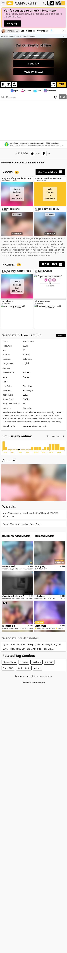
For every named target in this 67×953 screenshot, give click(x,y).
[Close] (64, 31)
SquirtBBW (8, 668)
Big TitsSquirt (23, 668)
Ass (38, 644)
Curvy (25, 394)
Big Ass (51, 648)
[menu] (3, 3)
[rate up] (32, 153)
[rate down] (44, 153)
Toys (18, 648)
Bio (22, 31)
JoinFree (50, 3)
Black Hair (27, 386)
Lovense (26, 648)
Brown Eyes (28, 390)
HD (24, 644)
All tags (37, 668)
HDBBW (24, 662)
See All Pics (52, 264)
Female (26, 354)
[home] (22, 3)
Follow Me (61, 336)
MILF (19, 644)
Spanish (6, 368)
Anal (33, 648)
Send (62, 97)
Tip (61, 84)
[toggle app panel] (64, 36)
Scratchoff (51, 90)
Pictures (42, 31)
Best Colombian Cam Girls (35, 426)
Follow (9, 85)
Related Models (44, 536)
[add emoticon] (55, 97)
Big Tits (26, 399)
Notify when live (33, 55)
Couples (26, 377)
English (26, 363)
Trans (4, 381)
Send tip (33, 63)
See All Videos (50, 172)
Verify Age (12, 23)
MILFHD (49, 662)
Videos (30, 31)
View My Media (33, 71)
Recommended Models (16, 536)
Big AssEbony (9, 662)
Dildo (12, 648)
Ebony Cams (35, 524)
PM (14, 85)
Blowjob (31, 644)
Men (4, 377)
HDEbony (36, 662)
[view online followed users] (44, 3)
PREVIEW (18, 234)
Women (26, 372)
